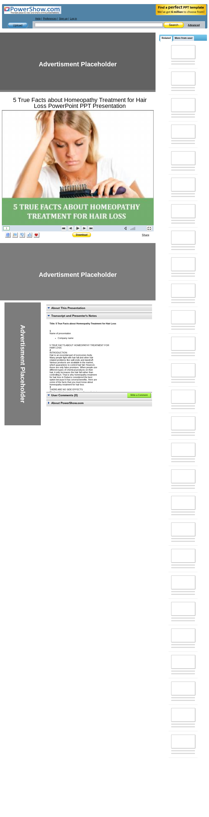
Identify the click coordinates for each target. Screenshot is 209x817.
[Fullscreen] (149, 228)
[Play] (77, 228)
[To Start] (64, 228)
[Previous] (71, 228)
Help (38, 18)
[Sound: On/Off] (126, 228)
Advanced (194, 25)
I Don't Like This (22, 235)
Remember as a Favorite (36, 235)
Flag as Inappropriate (15, 235)
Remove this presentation (8, 235)
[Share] (139, 235)
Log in (73, 18)
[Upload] (17, 25)
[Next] (84, 228)
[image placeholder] (183, 52)
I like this (29, 235)
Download (81, 234)
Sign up (63, 18)
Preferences (50, 18)
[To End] (91, 228)
